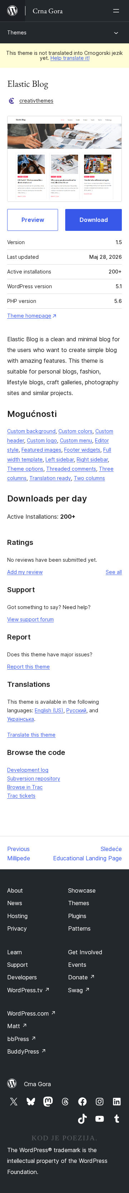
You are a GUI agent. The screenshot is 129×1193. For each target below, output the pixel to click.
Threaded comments (71, 469)
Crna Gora (37, 1084)
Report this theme (28, 667)
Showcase (82, 890)
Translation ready (50, 478)
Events (77, 964)
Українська (20, 719)
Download (94, 219)
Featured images (41, 450)
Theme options (25, 469)
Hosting (17, 915)
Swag (79, 990)
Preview (33, 219)
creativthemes (36, 101)
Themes (17, 32)
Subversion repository (33, 778)
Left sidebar (60, 459)
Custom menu (76, 440)
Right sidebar (92, 459)
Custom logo (42, 440)
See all (114, 572)
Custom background (31, 431)
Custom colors (75, 431)
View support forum (30, 619)
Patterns (79, 928)
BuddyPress (26, 1051)
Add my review (25, 572)
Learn (14, 952)
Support (17, 964)
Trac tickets (21, 796)
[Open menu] (117, 11)
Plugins (77, 915)
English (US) (49, 710)
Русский (76, 710)
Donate (81, 977)
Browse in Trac (25, 787)
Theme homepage (29, 316)
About (15, 890)
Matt (17, 1026)
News (14, 903)
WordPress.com (31, 1013)
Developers (22, 977)
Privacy (17, 928)
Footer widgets (82, 450)
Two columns (89, 478)
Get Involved (85, 952)
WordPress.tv (28, 990)
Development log (27, 770)
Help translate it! (70, 58)
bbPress (21, 1038)
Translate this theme (31, 735)
